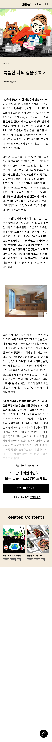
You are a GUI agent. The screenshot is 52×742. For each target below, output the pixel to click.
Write (44, 734)
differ (26, 4)
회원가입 (46, 4)
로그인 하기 (35, 497)
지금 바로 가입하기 (26, 488)
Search (36, 4)
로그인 (41, 4)
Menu (4, 4)
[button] (40, 314)
